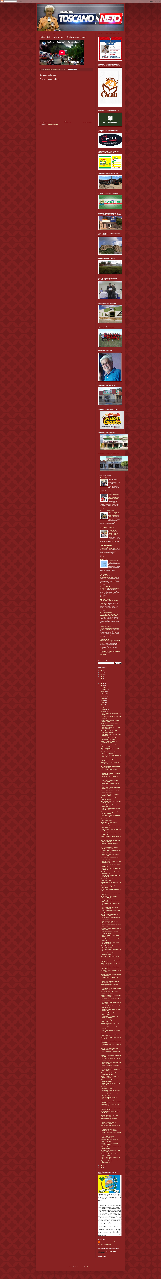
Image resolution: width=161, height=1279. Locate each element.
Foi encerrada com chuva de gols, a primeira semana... (110, 1080)
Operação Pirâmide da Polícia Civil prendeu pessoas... (110, 943)
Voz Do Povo (103, 559)
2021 (101, 672)
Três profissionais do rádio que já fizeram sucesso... (109, 908)
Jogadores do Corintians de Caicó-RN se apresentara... (110, 1154)
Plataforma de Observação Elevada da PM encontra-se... (111, 1101)
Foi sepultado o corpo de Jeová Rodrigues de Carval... (109, 823)
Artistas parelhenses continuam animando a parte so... (109, 1119)
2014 (101, 1165)
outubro (103, 691)
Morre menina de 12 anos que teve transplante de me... (110, 1077)
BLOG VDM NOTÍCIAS (106, 613)
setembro (103, 694)
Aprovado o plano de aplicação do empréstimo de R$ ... (109, 985)
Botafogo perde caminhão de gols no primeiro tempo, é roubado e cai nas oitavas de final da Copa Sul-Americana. (114, 497)
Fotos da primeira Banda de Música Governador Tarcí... (110, 982)
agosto (103, 696)
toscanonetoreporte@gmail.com (108, 1242)
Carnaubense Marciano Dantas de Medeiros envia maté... (110, 1048)
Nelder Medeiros (104, 639)
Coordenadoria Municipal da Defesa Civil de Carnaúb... (110, 812)
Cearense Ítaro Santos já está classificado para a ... (108, 819)
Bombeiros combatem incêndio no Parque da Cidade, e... (109, 724)
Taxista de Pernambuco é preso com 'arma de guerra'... (110, 781)
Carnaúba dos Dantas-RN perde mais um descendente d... (110, 841)
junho (102, 700)
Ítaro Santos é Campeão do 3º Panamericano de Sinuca (108, 738)
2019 (101, 676)
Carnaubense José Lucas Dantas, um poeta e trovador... (110, 915)
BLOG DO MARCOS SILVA (107, 511)
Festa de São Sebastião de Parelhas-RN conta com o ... (110, 1066)
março (103, 707)
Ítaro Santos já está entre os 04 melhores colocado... (109, 770)
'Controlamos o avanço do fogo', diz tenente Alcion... (110, 1034)
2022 (101, 670)
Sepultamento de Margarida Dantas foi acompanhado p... (111, 996)
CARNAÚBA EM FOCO (106, 545)
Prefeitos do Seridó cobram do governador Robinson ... (108, 1122)
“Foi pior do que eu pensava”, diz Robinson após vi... (109, 1115)
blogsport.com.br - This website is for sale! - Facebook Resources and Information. (110, 653)
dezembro (104, 687)
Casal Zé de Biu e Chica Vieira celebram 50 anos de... (109, 752)
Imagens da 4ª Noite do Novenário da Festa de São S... (110, 1158)
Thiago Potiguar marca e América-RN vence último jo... (110, 932)
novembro (104, 689)
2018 (101, 679)
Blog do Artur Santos (105, 626)
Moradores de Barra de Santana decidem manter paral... (109, 1013)
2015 (101, 685)
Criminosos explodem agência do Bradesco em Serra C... (109, 1017)
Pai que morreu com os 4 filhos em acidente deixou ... (110, 855)
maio (102, 702)
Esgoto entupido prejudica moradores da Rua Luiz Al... (110, 1161)
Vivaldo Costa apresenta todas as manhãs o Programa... (109, 848)
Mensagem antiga (87, 122)
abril (102, 704)
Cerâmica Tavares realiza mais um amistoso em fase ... (110, 879)
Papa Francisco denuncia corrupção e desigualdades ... (110, 1105)
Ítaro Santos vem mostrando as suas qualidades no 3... (110, 795)
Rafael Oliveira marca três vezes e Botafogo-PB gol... (109, 897)
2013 (101, 1167)
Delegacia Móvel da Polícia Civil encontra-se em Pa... (109, 1073)
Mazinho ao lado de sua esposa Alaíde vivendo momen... (111, 1108)
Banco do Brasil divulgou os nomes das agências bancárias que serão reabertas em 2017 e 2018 (109, 602)
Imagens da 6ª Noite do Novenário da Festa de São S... (110, 1094)
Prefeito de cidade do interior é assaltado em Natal (109, 742)
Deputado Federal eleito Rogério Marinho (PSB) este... (109, 992)
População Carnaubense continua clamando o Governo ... (109, 844)
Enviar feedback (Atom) (52, 124)
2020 (101, 674)
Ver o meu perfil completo (104, 1244)
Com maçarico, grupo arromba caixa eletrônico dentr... (110, 858)
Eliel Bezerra (103, 574)
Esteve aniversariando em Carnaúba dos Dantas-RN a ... (110, 816)
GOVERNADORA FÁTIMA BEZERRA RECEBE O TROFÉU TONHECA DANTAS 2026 (113, 533)
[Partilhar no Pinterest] (76, 69)
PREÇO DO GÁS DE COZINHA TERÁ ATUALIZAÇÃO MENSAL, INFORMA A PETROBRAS (109, 616)
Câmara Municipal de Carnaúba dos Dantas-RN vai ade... (110, 946)
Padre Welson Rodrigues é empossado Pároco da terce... (111, 886)
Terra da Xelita (104, 478)
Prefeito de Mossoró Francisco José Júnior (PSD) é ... (110, 1140)
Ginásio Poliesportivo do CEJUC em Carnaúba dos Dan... (110, 731)
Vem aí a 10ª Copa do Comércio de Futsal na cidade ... (110, 805)
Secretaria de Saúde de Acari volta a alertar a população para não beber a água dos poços (110, 642)
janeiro (103, 711)
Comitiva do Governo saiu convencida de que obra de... (110, 911)
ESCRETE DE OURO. (105, 493)
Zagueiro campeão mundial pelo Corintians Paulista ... (109, 1098)
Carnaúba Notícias (105, 599)
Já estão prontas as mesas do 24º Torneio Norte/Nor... (109, 1144)
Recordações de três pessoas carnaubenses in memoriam (109, 1130)
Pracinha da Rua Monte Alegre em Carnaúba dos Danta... (109, 922)
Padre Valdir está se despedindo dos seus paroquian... (110, 728)
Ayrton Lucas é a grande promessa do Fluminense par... (110, 788)
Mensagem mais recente (46, 122)
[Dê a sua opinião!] (70, 69)
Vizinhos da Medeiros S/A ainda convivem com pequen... (109, 953)
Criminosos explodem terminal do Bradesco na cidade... (109, 978)
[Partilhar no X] (72, 69)
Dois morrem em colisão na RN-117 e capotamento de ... (110, 1059)
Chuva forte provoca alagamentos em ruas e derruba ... (110, 1052)
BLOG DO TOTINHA (105, 586)
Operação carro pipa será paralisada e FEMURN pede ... (111, 767)
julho (102, 698)
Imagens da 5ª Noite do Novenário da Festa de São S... (110, 1126)
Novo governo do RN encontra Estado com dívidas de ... (110, 1151)
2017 (101, 681)
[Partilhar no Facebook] (74, 69)
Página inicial (67, 122)
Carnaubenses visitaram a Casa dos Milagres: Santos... (110, 791)
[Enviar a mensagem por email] (69, 69)
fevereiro (103, 709)
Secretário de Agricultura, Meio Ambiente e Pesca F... (109, 1087)
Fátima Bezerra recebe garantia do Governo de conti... (110, 749)
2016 (101, 683)
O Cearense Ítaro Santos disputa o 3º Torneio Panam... (110, 833)
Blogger (89, 1267)
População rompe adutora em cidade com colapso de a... (110, 774)
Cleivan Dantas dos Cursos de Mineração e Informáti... (108, 1137)
